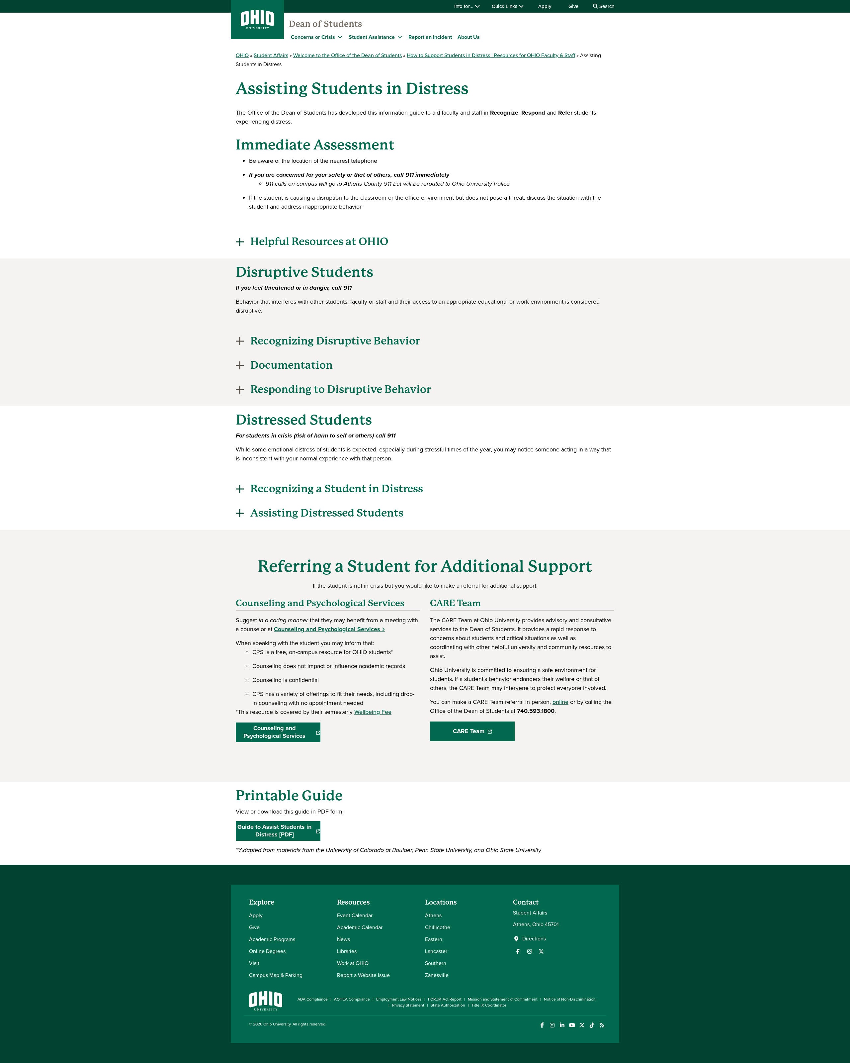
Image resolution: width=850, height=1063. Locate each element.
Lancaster (436, 951)
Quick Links (505, 6)
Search (606, 6)
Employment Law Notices (399, 999)
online (560, 702)
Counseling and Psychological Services (327, 629)
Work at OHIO (353, 963)
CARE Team (484, 733)
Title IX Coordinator (488, 1005)
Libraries (347, 951)
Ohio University (277, 1024)
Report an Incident (430, 37)
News (343, 939)
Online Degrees (267, 951)
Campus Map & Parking (275, 975)
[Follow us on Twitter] (541, 951)
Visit (254, 963)
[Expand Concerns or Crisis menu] (340, 37)
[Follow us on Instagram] (530, 951)
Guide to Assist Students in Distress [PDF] (278, 830)
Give (573, 6)
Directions (534, 938)
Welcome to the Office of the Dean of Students (347, 55)
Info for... (464, 6)
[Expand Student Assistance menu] (399, 37)
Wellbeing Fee (372, 712)
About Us (469, 37)
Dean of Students (325, 24)
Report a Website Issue (363, 975)
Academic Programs (272, 939)
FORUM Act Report (445, 999)
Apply (544, 6)
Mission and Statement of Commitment (503, 999)
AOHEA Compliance (352, 999)
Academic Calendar (359, 927)
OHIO (242, 55)
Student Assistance (372, 37)
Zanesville (437, 975)
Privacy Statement (408, 1005)
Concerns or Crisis (313, 37)
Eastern (433, 939)
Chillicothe (437, 927)
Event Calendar (355, 915)
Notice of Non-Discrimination (570, 999)
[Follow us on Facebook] (518, 951)
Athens (433, 915)
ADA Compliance (313, 999)
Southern (435, 963)
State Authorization (448, 1005)
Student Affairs (271, 55)
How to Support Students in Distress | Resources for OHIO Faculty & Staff (491, 55)
